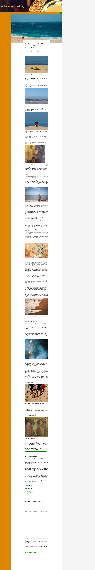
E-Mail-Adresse (28, 531)
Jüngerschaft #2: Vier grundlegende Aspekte (32, 504)
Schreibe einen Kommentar (39, 49)
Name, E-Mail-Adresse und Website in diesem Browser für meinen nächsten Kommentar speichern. (36, 542)
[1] (31, 223)
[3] (41, 265)
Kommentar (27, 515)
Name (26, 527)
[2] (39, 237)
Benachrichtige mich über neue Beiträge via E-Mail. (33, 549)
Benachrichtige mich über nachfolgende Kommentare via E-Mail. (36, 546)
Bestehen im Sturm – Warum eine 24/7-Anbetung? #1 (33, 501)
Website (26, 536)
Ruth (33, 49)
